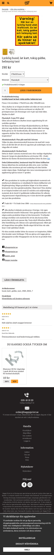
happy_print (10, 256)
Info (7, 381)
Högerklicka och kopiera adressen (16, 298)
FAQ (27, 460)
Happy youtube (11, 260)
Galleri (27, 452)
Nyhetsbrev (27, 471)
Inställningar (27, 538)
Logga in (27, 441)
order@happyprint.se (27, 412)
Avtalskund (27, 438)
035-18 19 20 (27, 400)
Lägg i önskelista (14, 280)
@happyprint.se (11, 247)
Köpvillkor (27, 433)
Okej (27, 549)
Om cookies (27, 436)
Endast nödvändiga (27, 543)
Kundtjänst (27, 430)
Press (27, 457)
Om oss (27, 455)
